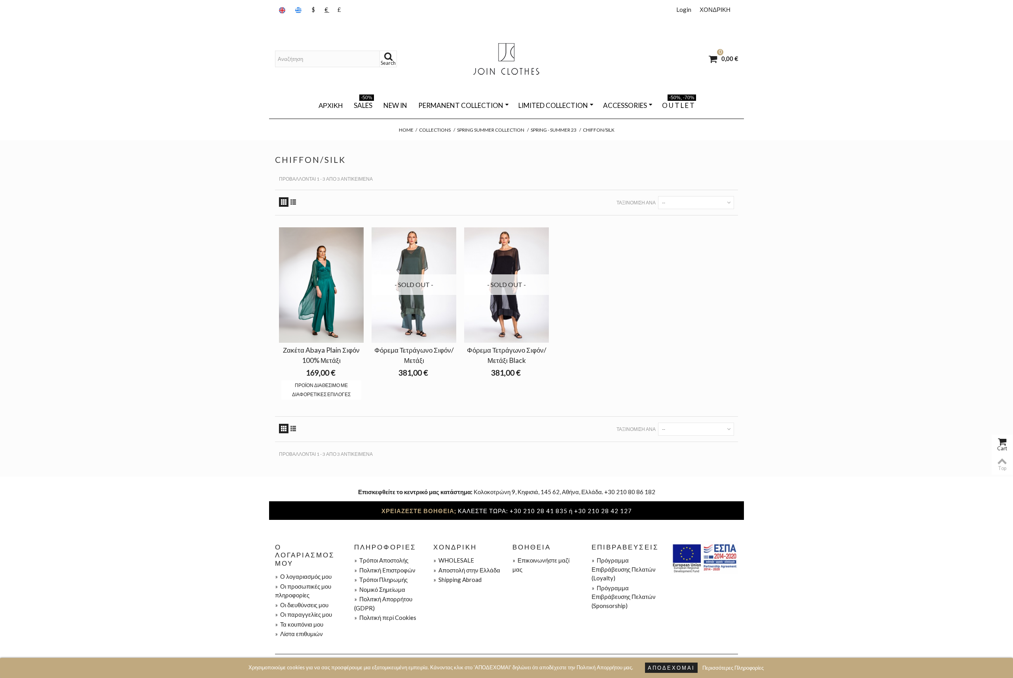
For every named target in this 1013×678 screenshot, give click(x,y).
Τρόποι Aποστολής (381, 560)
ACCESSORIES (625, 105)
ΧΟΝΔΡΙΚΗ (715, 9)
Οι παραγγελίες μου (303, 614)
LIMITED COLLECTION (553, 105)
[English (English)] (283, 9)
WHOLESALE (453, 560)
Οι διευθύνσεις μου (301, 604)
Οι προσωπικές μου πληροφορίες (303, 591)
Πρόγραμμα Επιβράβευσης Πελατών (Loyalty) (624, 569)
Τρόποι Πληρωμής (381, 579)
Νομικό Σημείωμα (379, 589)
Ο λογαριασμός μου (303, 576)
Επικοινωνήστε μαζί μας (540, 565)
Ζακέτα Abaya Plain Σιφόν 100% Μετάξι (321, 355)
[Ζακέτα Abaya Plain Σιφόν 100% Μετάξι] (321, 285)
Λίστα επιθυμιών (299, 633)
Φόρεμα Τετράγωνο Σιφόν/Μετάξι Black (506, 355)
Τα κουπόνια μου (299, 624)
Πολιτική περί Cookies (385, 617)
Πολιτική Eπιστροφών (384, 570)
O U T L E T (678, 104)
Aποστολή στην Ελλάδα (466, 570)
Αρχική (331, 105)
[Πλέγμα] (283, 202)
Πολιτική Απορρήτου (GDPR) (383, 603)
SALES (363, 104)
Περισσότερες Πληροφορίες (733, 668)
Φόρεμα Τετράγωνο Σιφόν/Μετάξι (414, 355)
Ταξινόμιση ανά (636, 203)
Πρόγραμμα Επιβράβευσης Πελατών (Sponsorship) (624, 596)
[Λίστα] (293, 202)
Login (683, 9)
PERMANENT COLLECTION (460, 105)
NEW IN (395, 105)
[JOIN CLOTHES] (506, 59)
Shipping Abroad (457, 579)
